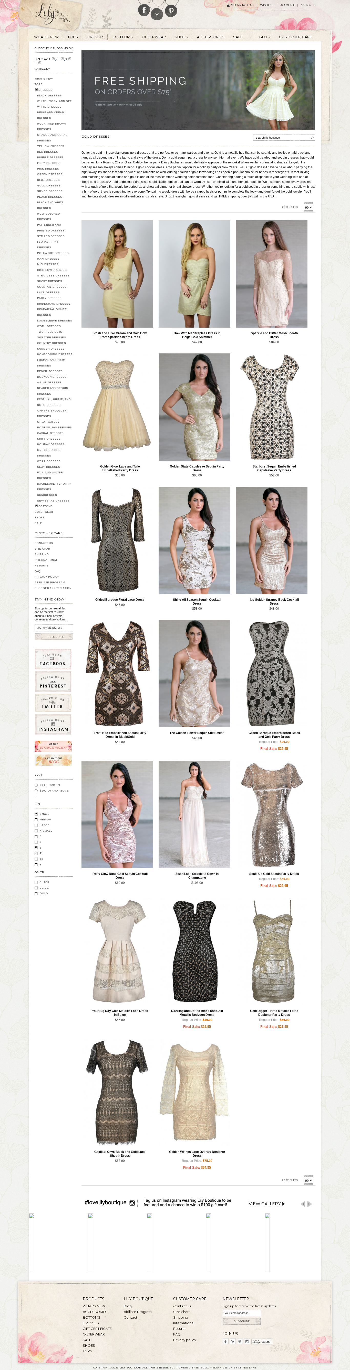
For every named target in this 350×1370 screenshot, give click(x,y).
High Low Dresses (52, 270)
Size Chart (43, 548)
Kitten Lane (247, 1367)
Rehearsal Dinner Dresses (52, 312)
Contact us (182, 1306)
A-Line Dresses (49, 382)
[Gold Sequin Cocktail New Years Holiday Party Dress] (271, 540)
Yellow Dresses (50, 146)
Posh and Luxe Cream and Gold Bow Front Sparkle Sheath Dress (120, 335)
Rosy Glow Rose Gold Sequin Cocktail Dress (120, 875)
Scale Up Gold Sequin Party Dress (274, 874)
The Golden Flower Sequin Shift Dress (197, 733)
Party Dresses (49, 298)
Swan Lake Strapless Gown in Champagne (197, 875)
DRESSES (45, 89)
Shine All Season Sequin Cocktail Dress (197, 601)
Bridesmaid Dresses (53, 303)
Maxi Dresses (48, 258)
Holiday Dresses (51, 444)
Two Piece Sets (49, 331)
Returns (41, 565)
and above (54, 790)
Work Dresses (49, 326)
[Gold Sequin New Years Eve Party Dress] (194, 407)
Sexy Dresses (48, 466)
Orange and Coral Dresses (52, 137)
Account (287, 5)
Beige (44, 887)
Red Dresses (47, 151)
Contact (130, 1317)
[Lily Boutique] (58, 15)
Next (309, 1204)
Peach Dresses (49, 196)
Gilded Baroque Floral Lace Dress (120, 600)
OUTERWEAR (44, 511)
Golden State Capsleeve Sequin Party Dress (197, 468)
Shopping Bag (242, 5)
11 (41, 853)
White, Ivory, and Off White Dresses (54, 104)
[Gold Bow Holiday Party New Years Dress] (194, 274)
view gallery (265, 1203)
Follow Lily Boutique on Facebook (144, 8)
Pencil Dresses (50, 371)
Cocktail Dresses (52, 286)
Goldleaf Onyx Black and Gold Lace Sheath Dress (120, 1153)
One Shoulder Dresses (48, 453)
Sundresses (47, 495)
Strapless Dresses (53, 275)
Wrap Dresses (49, 461)
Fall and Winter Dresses (50, 475)
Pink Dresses (48, 168)
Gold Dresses (48, 185)
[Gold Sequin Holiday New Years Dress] (194, 673)
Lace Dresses (48, 292)
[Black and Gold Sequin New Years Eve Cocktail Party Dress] (271, 407)
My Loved (308, 5)
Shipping (42, 554)
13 (41, 858)
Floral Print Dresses (47, 244)
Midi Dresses (47, 264)
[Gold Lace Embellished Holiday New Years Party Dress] (117, 407)
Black (44, 882)
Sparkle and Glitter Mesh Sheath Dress (274, 335)
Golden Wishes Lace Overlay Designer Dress (197, 1153)
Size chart (181, 1312)
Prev (303, 1204)
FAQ (37, 571)
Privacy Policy (47, 576)
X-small (46, 830)
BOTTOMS (45, 506)
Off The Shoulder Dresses (52, 413)
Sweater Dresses (51, 337)
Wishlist (267, 5)
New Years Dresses (53, 500)
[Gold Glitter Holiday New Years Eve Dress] (271, 274)
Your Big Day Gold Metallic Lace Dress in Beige (120, 1013)
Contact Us (44, 543)
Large (45, 825)
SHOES (40, 517)
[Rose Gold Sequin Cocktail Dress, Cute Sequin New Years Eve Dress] (117, 814)
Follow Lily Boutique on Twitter (157, 10)
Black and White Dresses (50, 205)
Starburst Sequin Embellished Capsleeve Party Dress (274, 468)
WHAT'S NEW (44, 78)
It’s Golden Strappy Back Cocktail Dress (274, 601)
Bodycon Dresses (52, 376)
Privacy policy (184, 1340)
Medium (45, 819)
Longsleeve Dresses (54, 320)
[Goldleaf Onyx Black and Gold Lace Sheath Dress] (117, 1092)
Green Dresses (49, 174)
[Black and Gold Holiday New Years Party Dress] (271, 673)
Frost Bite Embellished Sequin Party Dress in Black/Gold (120, 735)
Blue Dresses (48, 180)
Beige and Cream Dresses (50, 115)
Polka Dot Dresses (53, 253)
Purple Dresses (50, 157)
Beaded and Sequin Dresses (52, 391)
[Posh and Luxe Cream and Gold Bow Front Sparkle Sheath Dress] (117, 274)
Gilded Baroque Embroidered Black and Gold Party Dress (274, 735)
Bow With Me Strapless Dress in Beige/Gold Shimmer (197, 335)
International (46, 560)
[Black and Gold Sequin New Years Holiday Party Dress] (117, 673)
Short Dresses (49, 281)
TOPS (39, 84)
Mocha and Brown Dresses (51, 126)
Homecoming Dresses (54, 354)
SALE (38, 523)
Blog (128, 1306)
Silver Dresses (50, 191)
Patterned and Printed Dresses (51, 228)
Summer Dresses (51, 348)
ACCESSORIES (95, 1312)
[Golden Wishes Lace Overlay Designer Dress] (194, 1092)
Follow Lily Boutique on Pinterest (172, 8)
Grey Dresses (48, 163)
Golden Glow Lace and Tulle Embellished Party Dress (120, 468)
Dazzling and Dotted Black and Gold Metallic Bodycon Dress (197, 1013)
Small (44, 813)
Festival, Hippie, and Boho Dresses (54, 402)
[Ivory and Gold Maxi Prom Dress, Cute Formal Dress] (194, 814)
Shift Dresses (48, 438)
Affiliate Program (50, 582)
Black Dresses (49, 95)
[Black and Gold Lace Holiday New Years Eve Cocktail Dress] (117, 540)
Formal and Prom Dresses (51, 363)
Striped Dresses (51, 236)
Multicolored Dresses (48, 216)
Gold (44, 893)
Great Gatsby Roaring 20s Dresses (54, 424)
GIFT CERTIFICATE (97, 1329)
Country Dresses (51, 343)
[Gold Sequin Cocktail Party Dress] (194, 540)
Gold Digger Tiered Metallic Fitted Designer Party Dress (274, 1013)
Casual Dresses (50, 433)
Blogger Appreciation (53, 588)
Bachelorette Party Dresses (54, 486)
